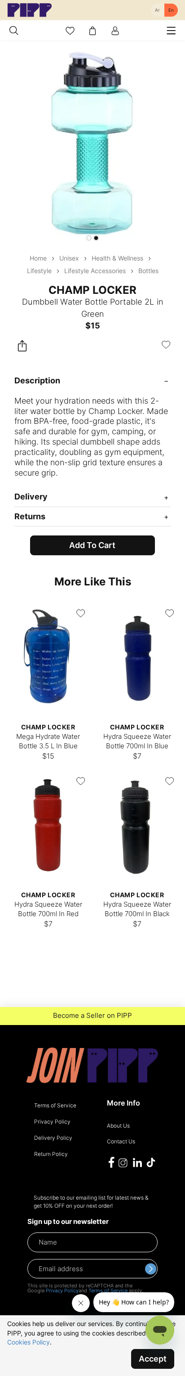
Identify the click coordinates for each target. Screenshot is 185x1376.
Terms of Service (108, 1290)
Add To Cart (92, 545)
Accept (153, 1358)
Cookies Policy (28, 1342)
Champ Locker (92, 290)
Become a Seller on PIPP (92, 1016)
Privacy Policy (62, 1290)
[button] (89, 238)
